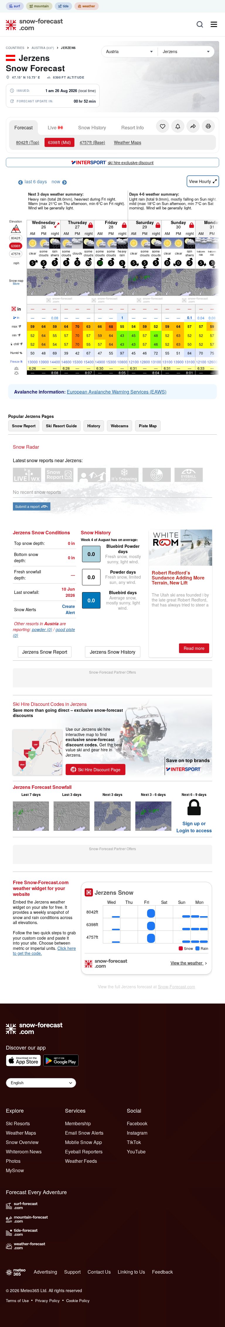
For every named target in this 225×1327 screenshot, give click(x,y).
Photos (13, 1160)
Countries (15, 48)
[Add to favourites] (162, 126)
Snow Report (23, 425)
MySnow (15, 1170)
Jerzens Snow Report (44, 651)
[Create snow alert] (177, 126)
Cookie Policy (78, 1300)
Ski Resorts (18, 1123)
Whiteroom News (24, 1151)
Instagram (137, 1132)
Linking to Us (131, 1271)
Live (52, 127)
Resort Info (132, 127)
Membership (78, 1123)
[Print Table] (208, 126)
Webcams (119, 425)
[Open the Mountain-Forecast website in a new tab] (39, 6)
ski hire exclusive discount (131, 162)
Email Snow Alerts (84, 1132)
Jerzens (68, 48)
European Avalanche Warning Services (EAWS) (116, 391)
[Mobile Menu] (214, 24)
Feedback (162, 1271)
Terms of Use (17, 1300)
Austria (43, 48)
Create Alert (68, 609)
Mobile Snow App (83, 1142)
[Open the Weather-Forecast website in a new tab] (86, 6)
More (16, 284)
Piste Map (148, 425)
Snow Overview (22, 1142)
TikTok (134, 1142)
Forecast (23, 127)
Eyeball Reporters (84, 1151)
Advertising (45, 1271)
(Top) (27, 142)
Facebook (137, 1123)
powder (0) (42, 629)
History (93, 425)
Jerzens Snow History (112, 651)
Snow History (92, 127)
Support (72, 1271)
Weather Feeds (81, 1160)
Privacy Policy (47, 1300)
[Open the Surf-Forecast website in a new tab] (15, 6)
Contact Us (99, 1271)
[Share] (193, 126)
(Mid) (59, 142)
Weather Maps (127, 142)
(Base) (92, 142)
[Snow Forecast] (32, 24)
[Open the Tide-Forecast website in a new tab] (63, 6)
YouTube (136, 1151)
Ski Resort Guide (61, 425)
